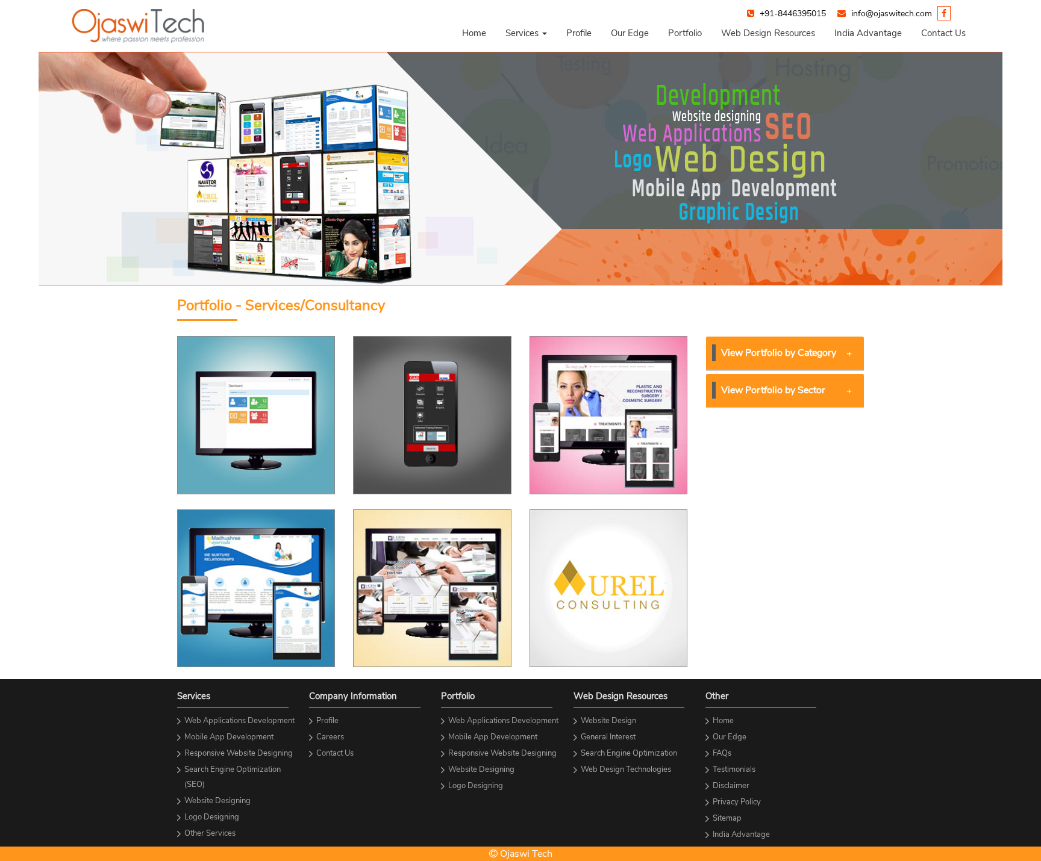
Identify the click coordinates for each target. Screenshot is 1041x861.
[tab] (785, 354)
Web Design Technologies (626, 769)
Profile (579, 33)
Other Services (210, 833)
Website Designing (217, 800)
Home (474, 33)
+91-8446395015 (793, 13)
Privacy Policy (737, 802)
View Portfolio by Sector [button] (773, 390)
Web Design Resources (768, 33)
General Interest (608, 737)
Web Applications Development (239, 720)
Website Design (608, 720)
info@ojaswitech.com (891, 13)
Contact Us (943, 33)
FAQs (722, 753)
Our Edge (630, 33)
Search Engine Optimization (629, 753)
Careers (330, 737)
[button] (526, 33)
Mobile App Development (229, 737)
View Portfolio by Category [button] (778, 352)
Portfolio (685, 33)
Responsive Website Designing (238, 753)
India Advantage (868, 33)
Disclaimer (731, 785)
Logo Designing (211, 817)
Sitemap (727, 818)
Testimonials (734, 769)
